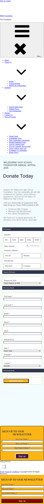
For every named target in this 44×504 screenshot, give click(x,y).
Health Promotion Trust (17, 142)
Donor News (13, 152)
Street (6, 331)
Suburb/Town (9, 339)
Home (7, 60)
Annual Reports (14, 84)
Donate (7, 113)
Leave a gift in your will (17, 148)
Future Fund (13, 136)
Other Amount (9, 246)
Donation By (8, 261)
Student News (14, 109)
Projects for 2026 (10, 280)
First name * (8, 296)
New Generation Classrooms (19, 140)
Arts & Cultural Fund (16, 144)
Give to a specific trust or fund (20, 146)
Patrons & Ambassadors (17, 86)
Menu (39, 56)
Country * (7, 363)
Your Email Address (22, 448)
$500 (29, 240)
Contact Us (9, 115)
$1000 (37, 240)
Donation (7, 235)
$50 (6, 240)
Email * (7, 314)
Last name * (8, 305)
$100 (14, 240)
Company (26, 266)
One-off (8, 256)
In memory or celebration (18, 150)
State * (6, 348)
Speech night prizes (16, 107)
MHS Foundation (6, 16)
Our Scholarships (15, 111)
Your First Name (22, 439)
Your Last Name (22, 444)
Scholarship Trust (15, 138)
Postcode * (8, 355)
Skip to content (5, 1)
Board (11, 81)
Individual (8, 266)
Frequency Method (11, 250)
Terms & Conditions (12, 472)
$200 (21, 240)
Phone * (7, 322)
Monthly (26, 256)
